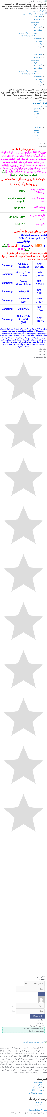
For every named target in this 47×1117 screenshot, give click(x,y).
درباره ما (39, 46)
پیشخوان (37, 111)
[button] (23, 51)
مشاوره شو (38, 30)
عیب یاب (39, 41)
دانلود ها (37, 114)
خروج (38, 119)
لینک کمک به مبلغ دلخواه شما (19, 173)
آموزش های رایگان (35, 27)
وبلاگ (40, 44)
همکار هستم (35, 25)
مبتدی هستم (35, 22)
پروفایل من (38, 108)
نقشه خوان (38, 38)
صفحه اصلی (37, 16)
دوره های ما (38, 19)
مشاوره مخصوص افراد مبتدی (29, 33)
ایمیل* (13, 1011)
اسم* (13, 1006)
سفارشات (36, 117)
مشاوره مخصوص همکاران (30, 35)
